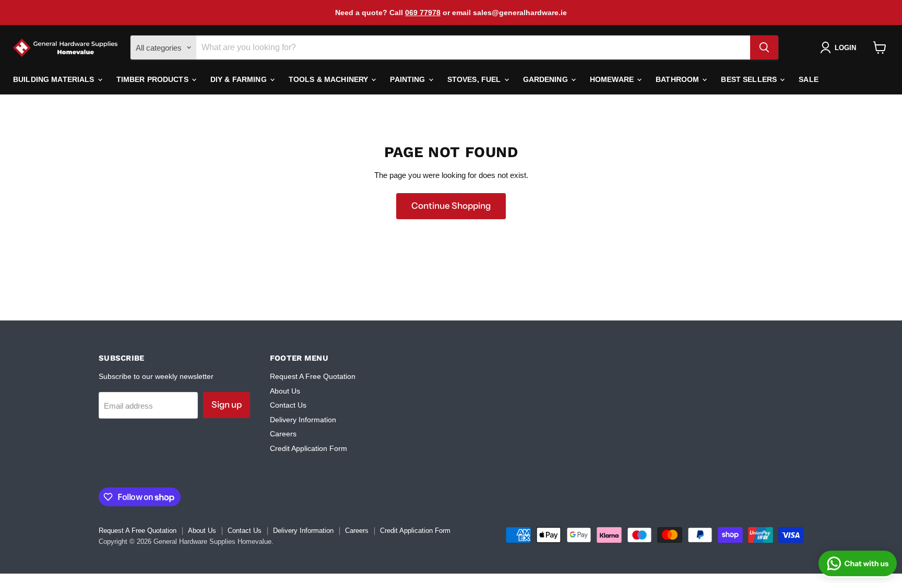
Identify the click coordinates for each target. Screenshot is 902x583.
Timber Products (153, 79)
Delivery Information (303, 419)
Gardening (546, 79)
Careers (283, 434)
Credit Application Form (308, 448)
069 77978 (423, 12)
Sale (808, 79)
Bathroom (678, 79)
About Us (285, 391)
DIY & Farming (239, 79)
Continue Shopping (451, 205)
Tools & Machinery (330, 79)
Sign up (226, 404)
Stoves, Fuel (475, 79)
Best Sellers (750, 79)
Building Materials (55, 79)
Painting (408, 79)
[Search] (764, 47)
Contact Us (288, 405)
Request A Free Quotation (312, 376)
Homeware (613, 79)
